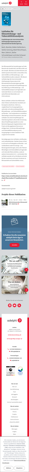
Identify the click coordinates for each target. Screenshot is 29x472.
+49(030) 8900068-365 (15, 358)
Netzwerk (14, 397)
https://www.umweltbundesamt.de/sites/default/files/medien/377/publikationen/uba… (14, 178)
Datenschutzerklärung (19, 460)
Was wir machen (8, 8)
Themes (14, 411)
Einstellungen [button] (5, 463)
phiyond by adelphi (14, 422)
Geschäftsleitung (14, 389)
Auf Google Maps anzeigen (13, 338)
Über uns (14, 386)
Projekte (14, 414)
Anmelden (14, 245)
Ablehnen (8, 468)
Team (14, 392)
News (14, 434)
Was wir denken (15, 426)
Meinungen (14, 429)
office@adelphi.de (15, 351)
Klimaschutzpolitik (20, 166)
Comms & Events (14, 419)
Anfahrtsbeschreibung (13, 335)
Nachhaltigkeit (14, 399)
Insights (14, 431)
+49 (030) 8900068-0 (15, 349)
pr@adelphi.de (15, 360)
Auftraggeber (14, 394)
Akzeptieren (19, 468)
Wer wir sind (14, 383)
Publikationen (14, 417)
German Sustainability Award (14, 402)
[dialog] (14, 454)
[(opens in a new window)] (20, 375)
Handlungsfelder (14, 409)
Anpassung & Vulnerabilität (8, 166)
